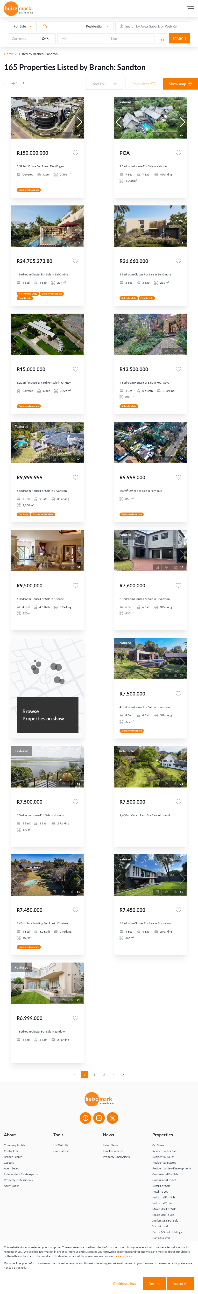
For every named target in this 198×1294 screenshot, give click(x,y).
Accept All (180, 1283)
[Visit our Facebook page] (85, 1118)
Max (114, 38)
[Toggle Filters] (162, 38)
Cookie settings (124, 1283)
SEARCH (179, 38)
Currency (19, 38)
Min (65, 38)
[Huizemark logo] (18, 8)
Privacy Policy (123, 1256)
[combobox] (144, 26)
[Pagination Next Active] (24, 83)
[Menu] (190, 9)
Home (8, 54)
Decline (154, 1283)
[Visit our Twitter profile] (112, 1118)
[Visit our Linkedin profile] (99, 1118)
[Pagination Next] (123, 1074)
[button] (79, 122)
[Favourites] (75, 153)
